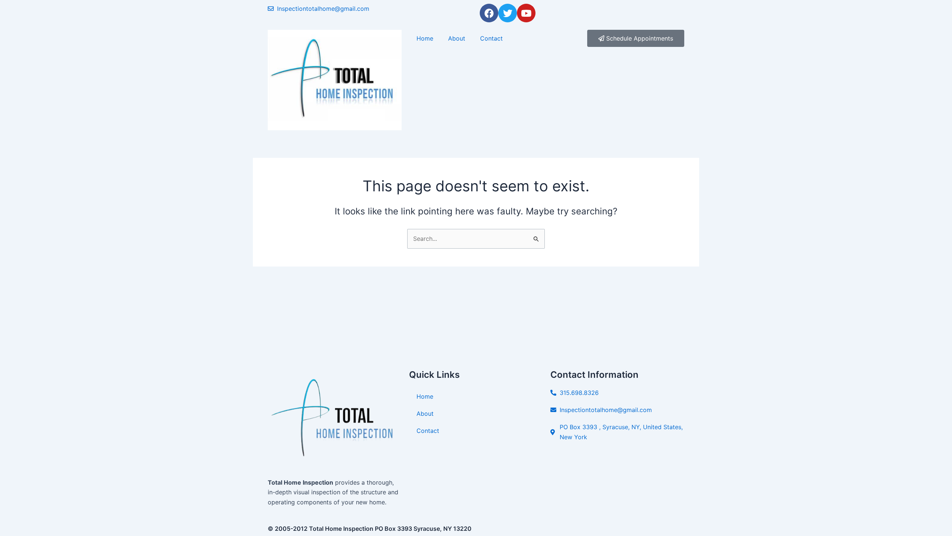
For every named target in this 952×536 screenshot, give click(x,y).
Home (424, 38)
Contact (491, 38)
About (456, 38)
